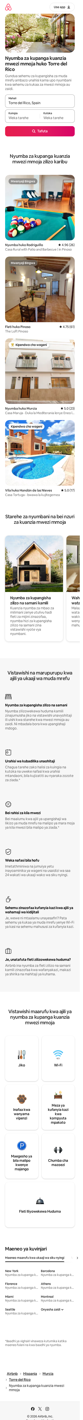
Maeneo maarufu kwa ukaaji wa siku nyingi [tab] (34, 1258)
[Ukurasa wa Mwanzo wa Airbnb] (8, 7)
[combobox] (40, 103)
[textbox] (22, 118)
